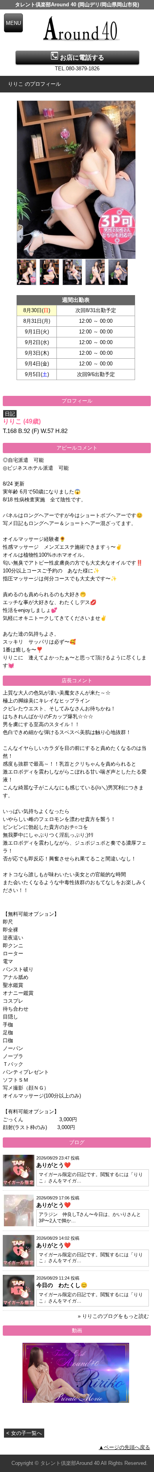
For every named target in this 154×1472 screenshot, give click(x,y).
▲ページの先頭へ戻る (124, 1447)
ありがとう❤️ (53, 1165)
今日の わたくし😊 (61, 1285)
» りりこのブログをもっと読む (113, 1316)
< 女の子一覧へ (24, 1433)
